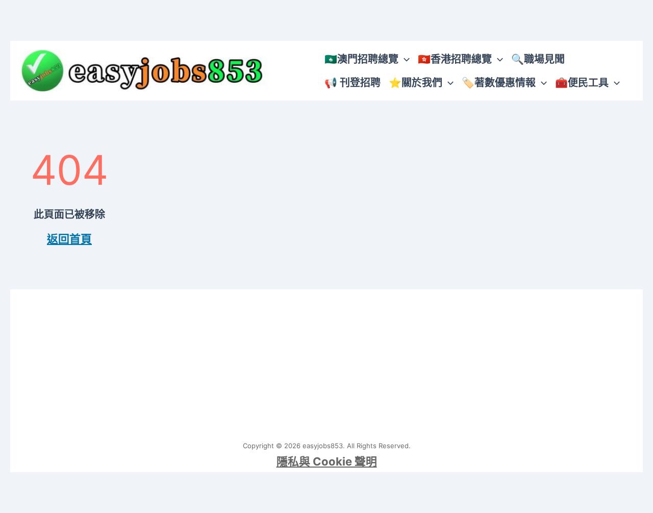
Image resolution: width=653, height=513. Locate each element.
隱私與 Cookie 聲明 (327, 461)
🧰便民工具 (582, 83)
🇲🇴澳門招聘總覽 (361, 59)
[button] (404, 59)
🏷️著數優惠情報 (499, 83)
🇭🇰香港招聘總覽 (455, 59)
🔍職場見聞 (538, 59)
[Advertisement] (326, 360)
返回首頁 (69, 239)
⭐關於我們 (415, 83)
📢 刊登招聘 (352, 83)
